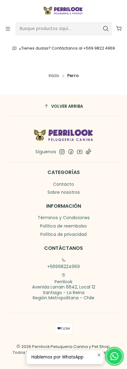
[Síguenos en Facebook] (71, 152)
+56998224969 (63, 266)
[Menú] (8, 28)
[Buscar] (106, 29)
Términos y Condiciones (64, 218)
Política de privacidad (63, 234)
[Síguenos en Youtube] (80, 152)
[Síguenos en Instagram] (62, 152)
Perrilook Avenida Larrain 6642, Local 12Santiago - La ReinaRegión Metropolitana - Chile (63, 290)
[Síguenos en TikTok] (88, 152)
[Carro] (119, 29)
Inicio (54, 76)
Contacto (63, 184)
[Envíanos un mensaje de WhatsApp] (114, 356)
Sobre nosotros (63, 192)
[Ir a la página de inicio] (63, 11)
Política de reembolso (63, 226)
